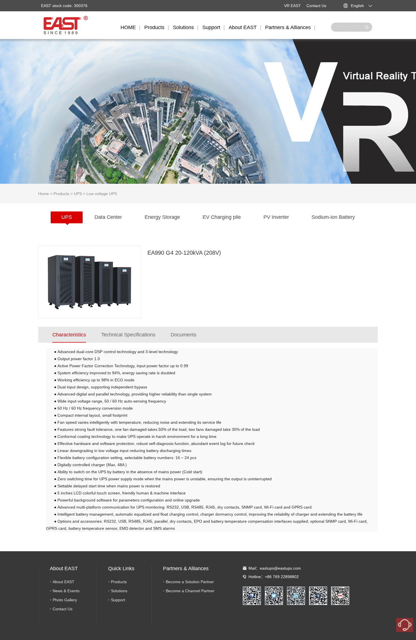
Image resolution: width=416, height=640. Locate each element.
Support (211, 27)
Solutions (183, 27)
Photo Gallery (65, 600)
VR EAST (292, 5)
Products (154, 27)
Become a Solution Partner (190, 582)
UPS (78, 193)
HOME (128, 27)
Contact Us (316, 5)
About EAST (243, 27)
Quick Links (121, 568)
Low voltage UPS (101, 193)
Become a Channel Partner (190, 591)
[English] (373, 5)
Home (43, 193)
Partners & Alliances (288, 27)
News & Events (66, 591)
